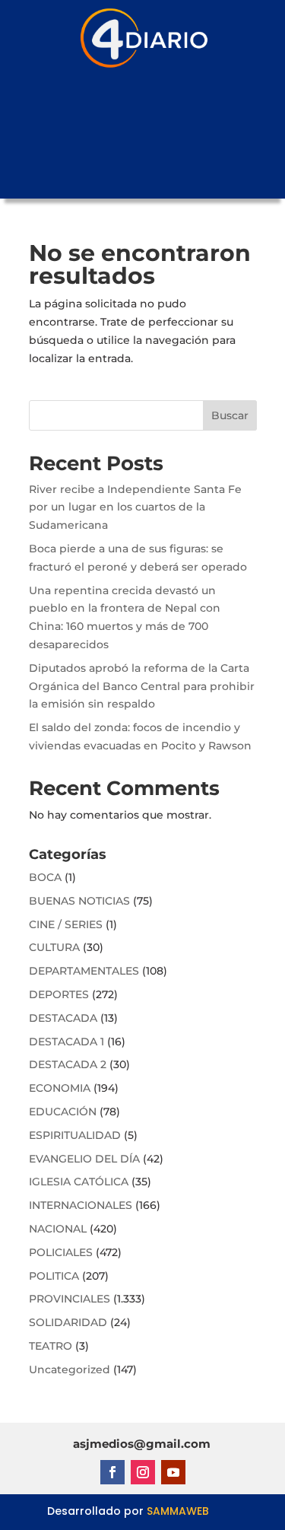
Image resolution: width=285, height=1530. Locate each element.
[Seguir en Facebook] (112, 1472)
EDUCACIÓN (63, 1111)
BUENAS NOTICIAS (79, 901)
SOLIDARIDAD (68, 1322)
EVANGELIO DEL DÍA (84, 1159)
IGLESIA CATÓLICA (78, 1181)
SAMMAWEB (178, 1511)
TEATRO (50, 1346)
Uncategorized (69, 1369)
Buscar (230, 415)
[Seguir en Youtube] (173, 1472)
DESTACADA (63, 1018)
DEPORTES (59, 994)
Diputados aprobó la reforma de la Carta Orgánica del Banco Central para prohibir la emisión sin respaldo (142, 686)
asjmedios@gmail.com (142, 1443)
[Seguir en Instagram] (143, 1472)
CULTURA (54, 947)
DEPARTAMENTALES (84, 971)
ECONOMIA (59, 1088)
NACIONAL (58, 1229)
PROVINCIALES (69, 1299)
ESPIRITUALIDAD (75, 1135)
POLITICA (54, 1276)
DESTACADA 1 (66, 1041)
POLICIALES (61, 1252)
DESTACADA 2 (67, 1064)
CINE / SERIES (66, 924)
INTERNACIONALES (80, 1205)
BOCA (45, 877)
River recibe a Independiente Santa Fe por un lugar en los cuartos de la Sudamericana (135, 507)
